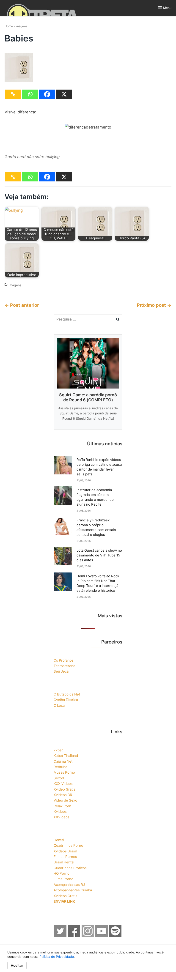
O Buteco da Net (67, 694)
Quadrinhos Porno (68, 845)
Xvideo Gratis (64, 789)
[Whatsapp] (30, 94)
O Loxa (59, 705)
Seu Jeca (61, 671)
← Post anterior (22, 305)
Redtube (60, 767)
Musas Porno (64, 772)
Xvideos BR (63, 795)
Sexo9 (59, 778)
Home (9, 26)
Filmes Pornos (65, 856)
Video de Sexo (65, 800)
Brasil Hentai (64, 862)
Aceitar (17, 965)
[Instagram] (88, 936)
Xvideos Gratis (65, 896)
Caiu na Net (63, 761)
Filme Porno (63, 879)
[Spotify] (115, 936)
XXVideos (61, 817)
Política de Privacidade (56, 956)
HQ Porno (61, 873)
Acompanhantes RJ (69, 884)
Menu (167, 8)
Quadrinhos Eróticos (70, 868)
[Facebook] (47, 94)
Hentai (59, 840)
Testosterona (64, 666)
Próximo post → (154, 305)
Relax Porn (62, 806)
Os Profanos (64, 660)
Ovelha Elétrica (66, 700)
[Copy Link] (13, 94)
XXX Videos (63, 783)
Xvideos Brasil (65, 851)
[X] (64, 94)
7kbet (58, 750)
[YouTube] (101, 936)
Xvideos (60, 811)
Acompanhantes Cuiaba (73, 890)
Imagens (22, 26)
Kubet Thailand (66, 755)
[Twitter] (60, 936)
